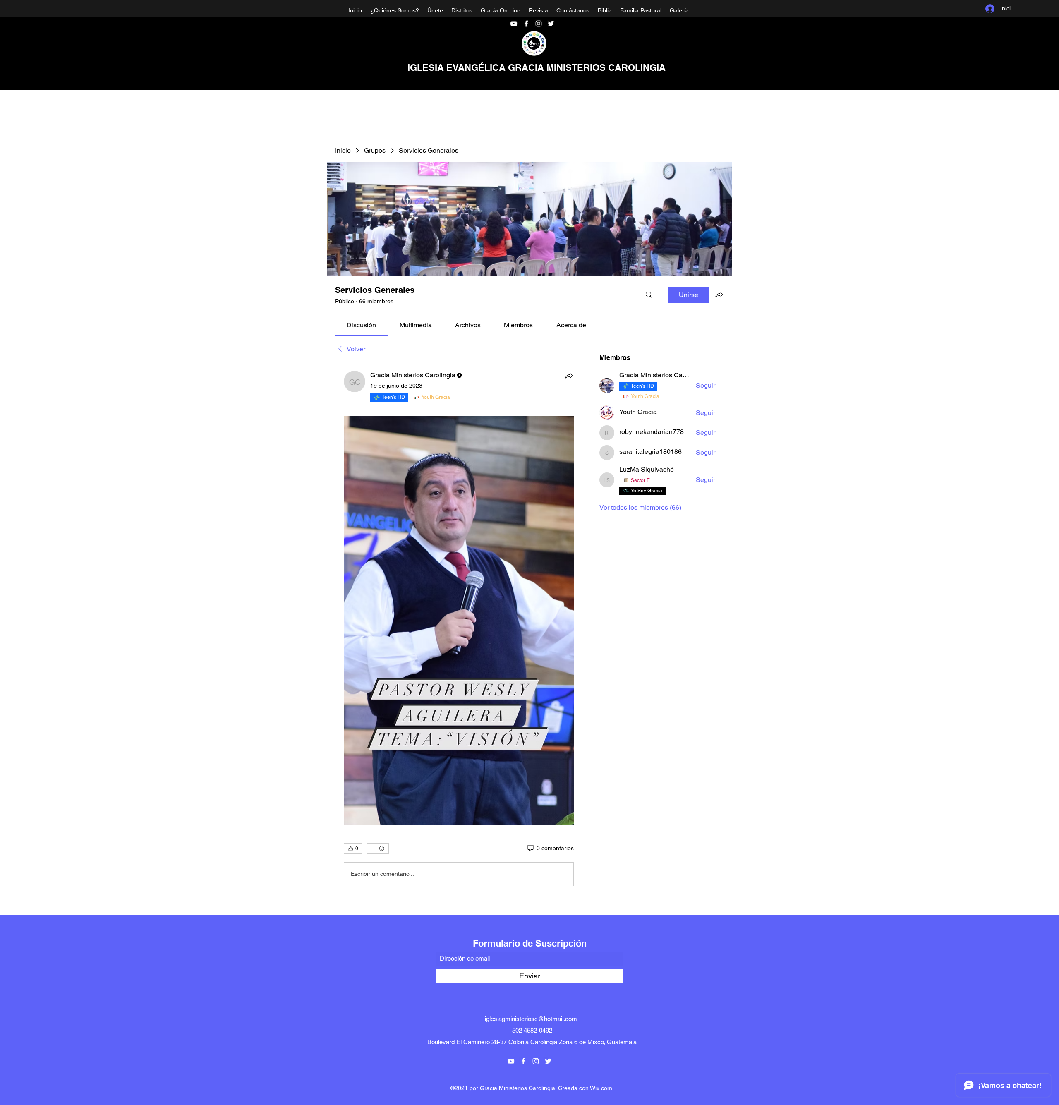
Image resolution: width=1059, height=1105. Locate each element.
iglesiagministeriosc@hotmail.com (531, 1018)
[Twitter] (551, 23)
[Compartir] (569, 376)
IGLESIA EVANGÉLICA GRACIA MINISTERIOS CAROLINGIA (536, 67)
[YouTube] (514, 23)
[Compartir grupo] (719, 295)
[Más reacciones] (378, 848)
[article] (458, 630)
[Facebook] (526, 23)
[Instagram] (538, 23)
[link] (361, 325)
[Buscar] (649, 295)
